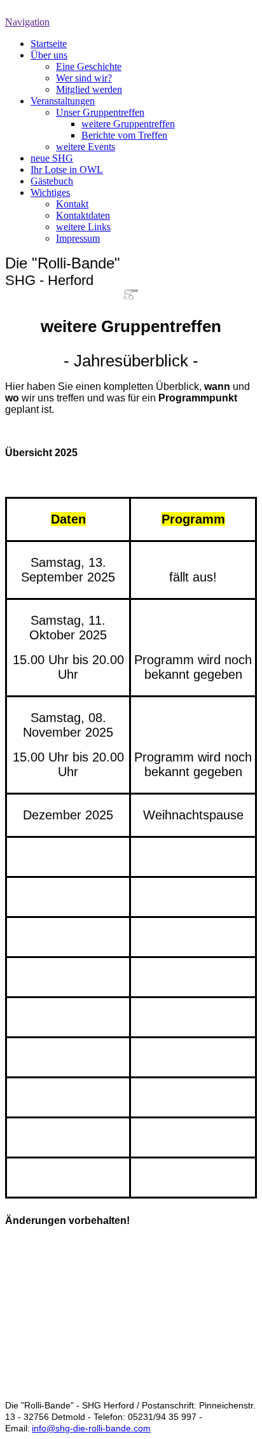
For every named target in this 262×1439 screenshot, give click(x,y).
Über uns (49, 55)
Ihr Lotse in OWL (67, 169)
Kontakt (72, 203)
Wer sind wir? (84, 78)
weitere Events (85, 146)
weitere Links (83, 226)
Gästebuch (52, 181)
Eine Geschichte (88, 66)
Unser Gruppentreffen (100, 112)
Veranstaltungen (63, 100)
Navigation (27, 22)
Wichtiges (50, 192)
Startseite (49, 43)
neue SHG (52, 158)
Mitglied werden (89, 89)
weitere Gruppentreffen (128, 123)
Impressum (78, 238)
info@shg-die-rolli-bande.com (91, 1428)
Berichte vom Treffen (124, 135)
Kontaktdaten (83, 215)
